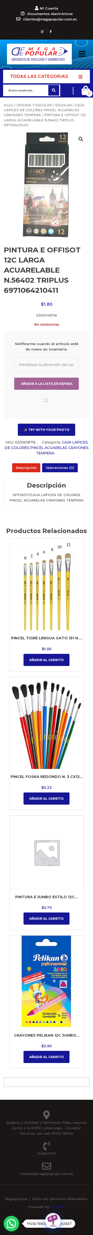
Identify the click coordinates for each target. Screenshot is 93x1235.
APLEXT (57, 1207)
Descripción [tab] (26, 468)
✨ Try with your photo (46, 430)
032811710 (47, 1153)
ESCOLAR (63, 105)
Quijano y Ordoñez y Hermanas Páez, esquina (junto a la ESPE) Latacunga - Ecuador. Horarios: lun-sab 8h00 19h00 (46, 1127)
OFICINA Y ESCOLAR (34, 105)
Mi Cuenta (49, 8)
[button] (82, 54)
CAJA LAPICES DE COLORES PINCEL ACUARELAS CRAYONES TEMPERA (44, 110)
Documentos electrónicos (50, 14)
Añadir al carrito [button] (46, 660)
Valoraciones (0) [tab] (60, 468)
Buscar (53, 90)
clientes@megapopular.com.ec (50, 19)
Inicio (8, 105)
